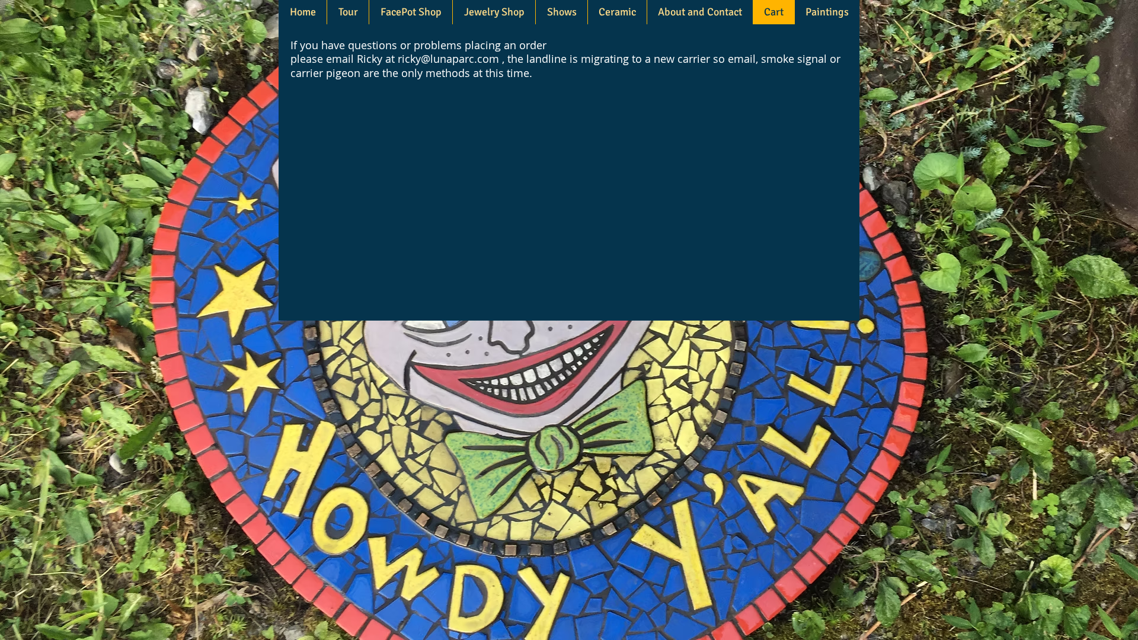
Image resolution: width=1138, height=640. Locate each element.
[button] (493, 12)
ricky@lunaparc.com (448, 59)
